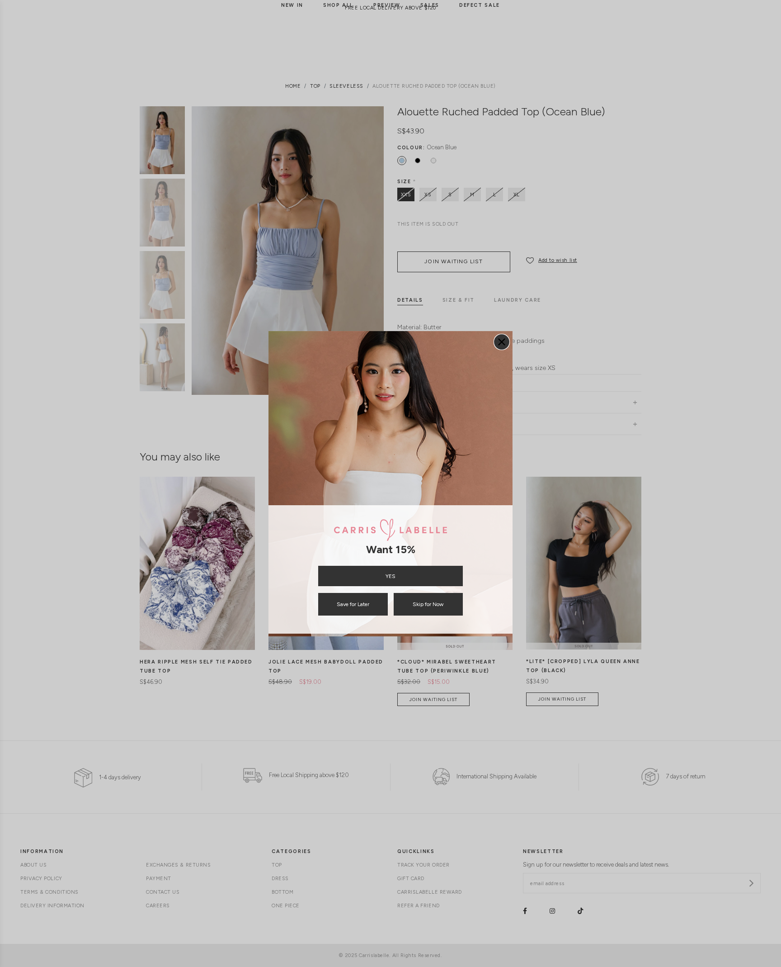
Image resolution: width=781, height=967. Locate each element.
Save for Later (353, 604)
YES (390, 576)
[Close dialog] (501, 342)
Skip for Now (428, 604)
